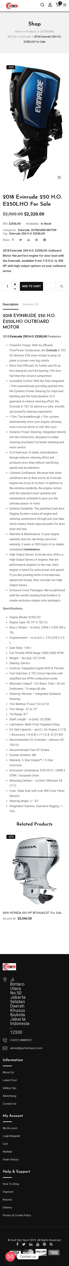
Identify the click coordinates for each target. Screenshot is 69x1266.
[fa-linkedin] (28, 240)
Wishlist (7, 1151)
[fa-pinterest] (36, 240)
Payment (8, 1191)
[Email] (10, 1256)
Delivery (7, 1207)
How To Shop (11, 1184)
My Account (10, 1128)
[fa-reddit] (44, 240)
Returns (7, 1199)
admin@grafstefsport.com (26, 1048)
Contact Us (9, 1103)
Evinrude (23, 230)
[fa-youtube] (37, 1244)
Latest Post (10, 1080)
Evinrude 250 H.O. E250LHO (27, 233)
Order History (11, 1159)
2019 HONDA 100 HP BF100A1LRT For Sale (32, 913)
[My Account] (50, 4)
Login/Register (11, 1136)
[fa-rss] (51, 1244)
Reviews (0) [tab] (31, 304)
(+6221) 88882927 (21, 1040)
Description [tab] (10, 304)
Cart (5, 1143)
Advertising (9, 1096)
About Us (8, 1072)
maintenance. (32, 549)
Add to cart (31, 286)
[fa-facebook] (13, 240)
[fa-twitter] (20, 240)
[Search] (42, 4)
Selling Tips (9, 1088)
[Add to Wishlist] (51, 286)
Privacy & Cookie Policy (17, 1215)
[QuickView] (61, 286)
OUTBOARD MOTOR (43, 230)
